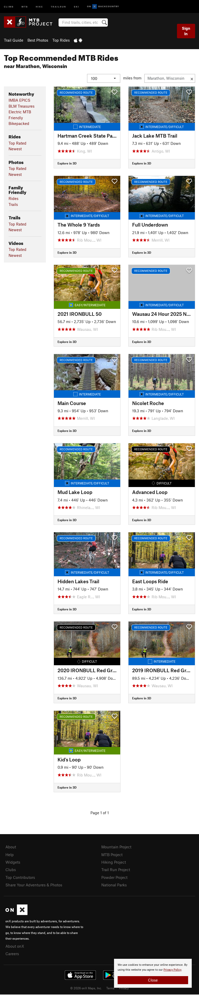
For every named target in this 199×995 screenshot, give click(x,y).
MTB (25, 6)
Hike (39, 6)
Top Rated (17, 143)
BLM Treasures (21, 106)
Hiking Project (113, 862)
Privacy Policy (172, 969)
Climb (9, 6)
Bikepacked (19, 123)
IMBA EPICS (19, 100)
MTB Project (112, 854)
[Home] (31, 22)
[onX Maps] (16, 913)
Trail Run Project (115, 869)
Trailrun (58, 6)
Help (9, 854)
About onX (14, 946)
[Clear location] (192, 78)
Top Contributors (20, 877)
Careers (12, 953)
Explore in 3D (67, 163)
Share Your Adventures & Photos (33, 884)
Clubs (10, 869)
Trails (13, 204)
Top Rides (61, 40)
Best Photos (37, 40)
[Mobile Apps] (78, 40)
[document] (153, 973)
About (10, 846)
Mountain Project (116, 846)
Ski (76, 6)
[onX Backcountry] (103, 6)
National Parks (114, 884)
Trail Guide (13, 40)
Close (153, 980)
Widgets (12, 862)
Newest (15, 148)
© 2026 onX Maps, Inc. (86, 988)
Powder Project (114, 877)
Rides (13, 198)
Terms (110, 988)
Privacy (124, 988)
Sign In (186, 31)
